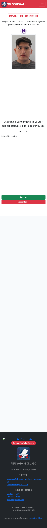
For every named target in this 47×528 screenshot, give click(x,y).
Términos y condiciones (15, 500)
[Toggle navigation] (42, 4)
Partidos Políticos (13, 497)
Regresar (23, 197)
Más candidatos (23, 202)
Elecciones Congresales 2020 (17, 485)
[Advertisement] (23, 94)
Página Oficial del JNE (36, 518)
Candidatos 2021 (13, 494)
